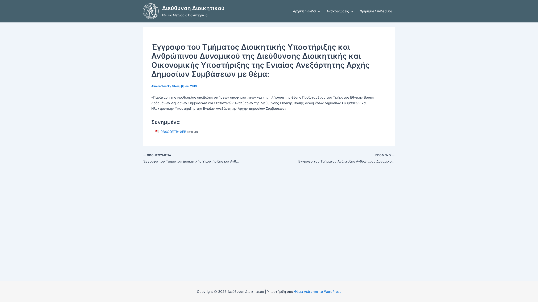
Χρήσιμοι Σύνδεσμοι (376, 11)
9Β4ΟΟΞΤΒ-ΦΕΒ (173, 132)
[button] (318, 11)
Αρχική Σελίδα (304, 11)
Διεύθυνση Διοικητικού (193, 8)
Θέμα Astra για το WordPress (317, 291)
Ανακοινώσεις (338, 11)
